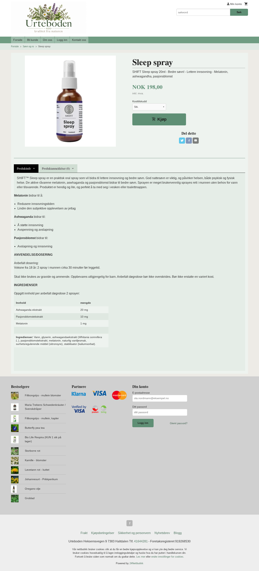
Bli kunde (32, 39)
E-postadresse (141, 392)
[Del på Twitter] (182, 141)
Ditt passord (139, 406)
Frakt (84, 533)
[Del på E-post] (196, 141)
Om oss (47, 39)
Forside (17, 39)
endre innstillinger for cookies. (167, 556)
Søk (239, 12)
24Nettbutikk (136, 563)
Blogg (178, 533)
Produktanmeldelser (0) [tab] (56, 168)
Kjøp (161, 119)
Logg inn (62, 39)
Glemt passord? (178, 423)
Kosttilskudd (139, 101)
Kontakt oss (79, 39)
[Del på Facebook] (189, 141)
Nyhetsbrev (162, 533)
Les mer (141, 556)
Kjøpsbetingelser (102, 533)
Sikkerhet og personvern (134, 533)
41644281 (141, 541)
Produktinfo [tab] (24, 168)
